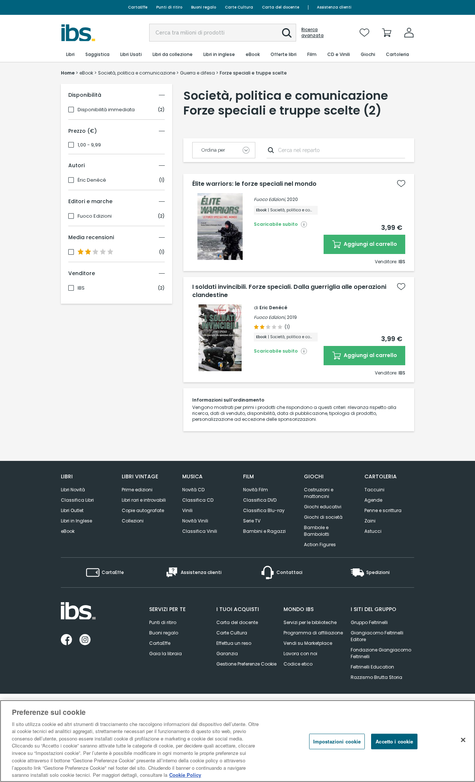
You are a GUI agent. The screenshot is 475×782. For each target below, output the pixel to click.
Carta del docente (280, 7)
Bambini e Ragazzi (264, 531)
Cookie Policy (185, 774)
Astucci (372, 531)
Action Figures (320, 544)
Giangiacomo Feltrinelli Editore (377, 636)
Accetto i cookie (394, 741)
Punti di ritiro (169, 7)
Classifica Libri (77, 500)
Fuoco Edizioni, (270, 199)
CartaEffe (137, 7)
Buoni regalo (203, 7)
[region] (237, 741)
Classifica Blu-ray (264, 510)
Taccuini (374, 489)
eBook (68, 531)
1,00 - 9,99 (89, 145)
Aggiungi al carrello (370, 244)
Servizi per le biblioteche (310, 622)
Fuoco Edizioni (95, 216)
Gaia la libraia (165, 653)
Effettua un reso (233, 643)
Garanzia (227, 653)
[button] (287, 33)
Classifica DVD (259, 500)
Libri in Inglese (76, 521)
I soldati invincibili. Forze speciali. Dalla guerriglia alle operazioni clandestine (289, 291)
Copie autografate (143, 510)
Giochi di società (323, 517)
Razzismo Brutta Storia (376, 677)
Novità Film (255, 489)
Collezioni (133, 521)
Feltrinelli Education (372, 667)
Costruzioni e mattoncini (318, 492)
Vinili (187, 510)
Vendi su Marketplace (308, 643)
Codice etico (298, 664)
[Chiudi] (463, 740)
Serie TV (252, 521)
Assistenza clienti (334, 7)
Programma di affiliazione (313, 633)
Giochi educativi (322, 507)
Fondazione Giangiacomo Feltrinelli (381, 653)
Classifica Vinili (199, 531)
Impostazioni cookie (337, 741)
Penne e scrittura (383, 510)
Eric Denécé (273, 307)
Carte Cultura (239, 7)
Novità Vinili (195, 521)
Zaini (370, 521)
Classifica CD (197, 500)
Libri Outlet (72, 510)
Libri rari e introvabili (144, 500)
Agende (373, 500)
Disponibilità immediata (106, 110)
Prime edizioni (137, 489)
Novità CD (193, 489)
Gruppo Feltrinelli (369, 622)
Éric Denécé (92, 180)
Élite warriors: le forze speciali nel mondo (254, 184)
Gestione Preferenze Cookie (246, 664)
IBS (81, 288)
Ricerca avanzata (312, 33)
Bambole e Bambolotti (316, 530)
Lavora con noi (300, 653)
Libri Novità (73, 489)
